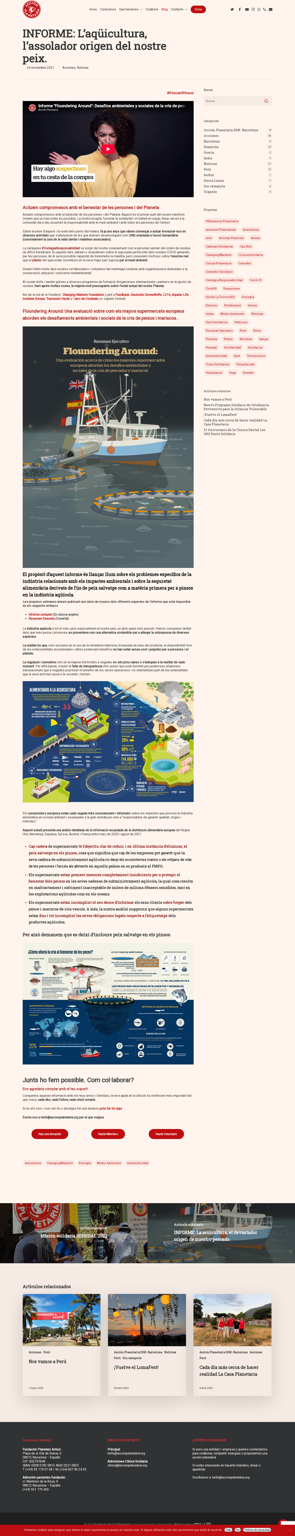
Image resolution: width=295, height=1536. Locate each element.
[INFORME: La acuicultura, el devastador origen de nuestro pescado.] (221, 1233)
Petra (257, 330)
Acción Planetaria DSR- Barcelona (231, 130)
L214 (166, 295)
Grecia (209, 152)
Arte (209, 238)
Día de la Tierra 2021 (220, 297)
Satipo (263, 339)
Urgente (210, 192)
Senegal (211, 347)
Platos (228, 339)
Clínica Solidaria (250, 255)
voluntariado (245, 364)
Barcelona (212, 141)
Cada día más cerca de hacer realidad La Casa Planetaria (235, 422)
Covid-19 (255, 280)
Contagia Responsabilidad (224, 280)
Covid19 (211, 288)
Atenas (255, 238)
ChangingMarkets (60, 1163)
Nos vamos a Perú (218, 399)
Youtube (248, 373)
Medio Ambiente (109, 1163)
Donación (211, 147)
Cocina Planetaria (218, 263)
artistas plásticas (231, 238)
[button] (50, 1134)
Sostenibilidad (137, 1163)
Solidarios (255, 347)
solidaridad (232, 347)
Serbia (209, 175)
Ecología (85, 1163)
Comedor (244, 263)
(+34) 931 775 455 (36, 1489)
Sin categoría (214, 186)
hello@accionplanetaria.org (126, 1453)
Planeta (211, 339)
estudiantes (232, 305)
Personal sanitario (219, 330)
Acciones (68, 68)
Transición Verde (58, 299)
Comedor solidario (219, 272)
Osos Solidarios (217, 322)
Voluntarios (214, 373)
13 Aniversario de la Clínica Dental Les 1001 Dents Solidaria (234, 432)
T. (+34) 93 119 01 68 (37, 1469)
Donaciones (231, 288)
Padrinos (240, 322)
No (237, 1529)
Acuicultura (33, 1163)
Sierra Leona (214, 181)
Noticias (82, 68)
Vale (228, 1529)
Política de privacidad (257, 1529)
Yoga (232, 373)
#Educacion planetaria (222, 221)
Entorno (211, 305)
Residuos (246, 339)
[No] (290, 1530)
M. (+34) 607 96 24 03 (70, 1469)
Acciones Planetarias (221, 229)
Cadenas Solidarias (219, 246)
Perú (207, 169)
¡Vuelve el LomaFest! (220, 415)
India (208, 158)
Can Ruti (246, 246)
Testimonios (256, 356)
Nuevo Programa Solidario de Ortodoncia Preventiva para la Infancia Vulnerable (236, 407)
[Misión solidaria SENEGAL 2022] (74, 1233)
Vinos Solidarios (217, 364)
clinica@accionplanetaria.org (127, 1465)
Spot (237, 356)
